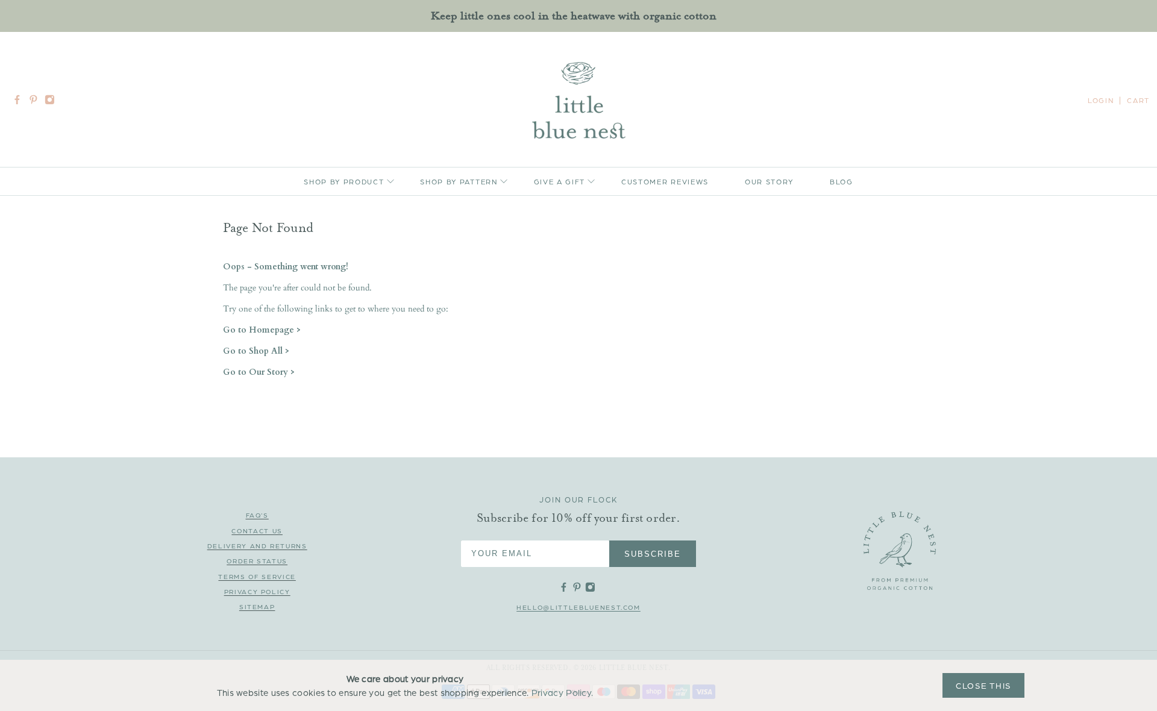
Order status (257, 560)
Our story (769, 181)
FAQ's (257, 514)
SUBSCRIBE (652, 554)
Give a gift (559, 181)
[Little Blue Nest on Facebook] (20, 102)
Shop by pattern (458, 181)
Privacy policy (257, 591)
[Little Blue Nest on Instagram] (53, 102)
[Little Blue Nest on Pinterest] (36, 102)
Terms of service (256, 576)
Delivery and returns (257, 545)
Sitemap (257, 606)
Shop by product (344, 181)
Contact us (257, 530)
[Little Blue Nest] (579, 100)
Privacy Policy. (562, 692)
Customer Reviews (665, 181)
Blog (841, 181)
